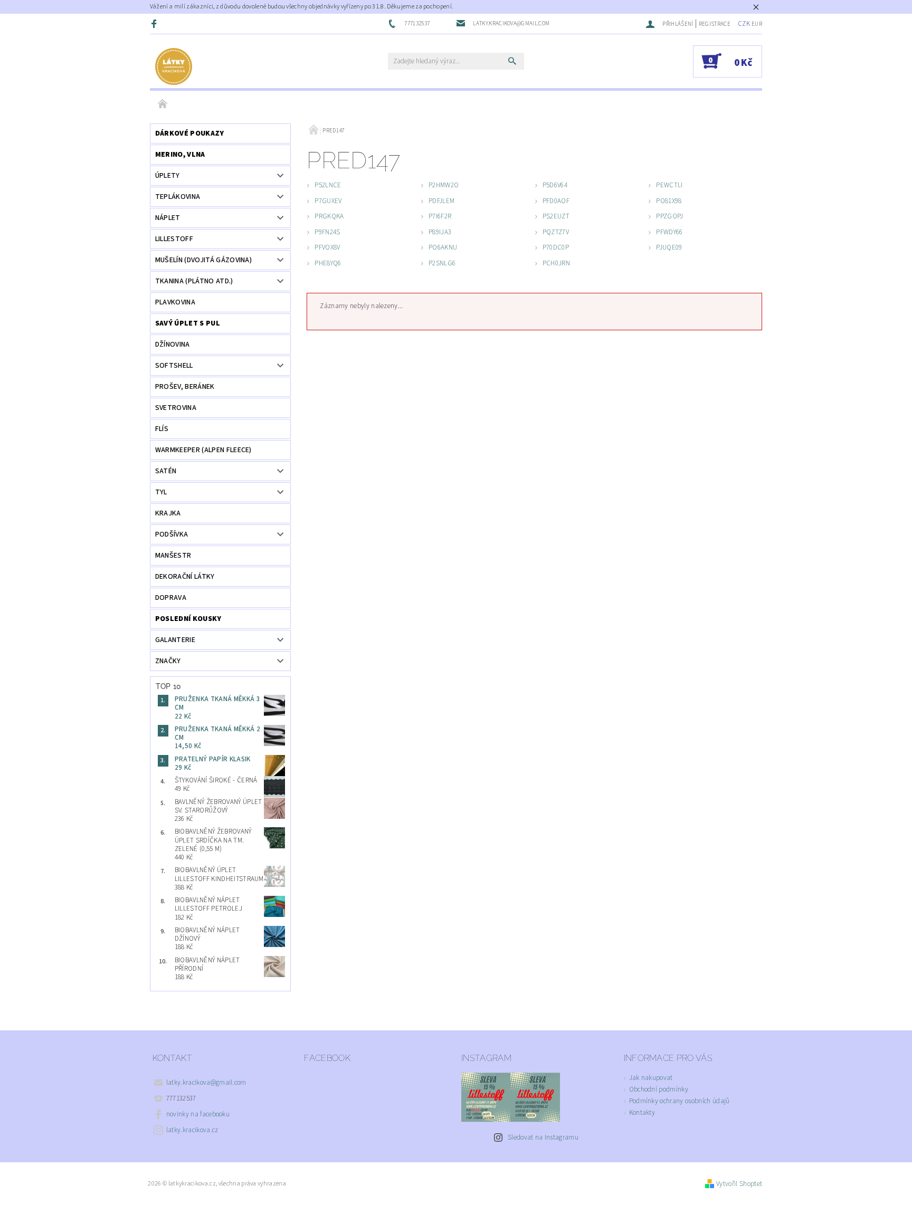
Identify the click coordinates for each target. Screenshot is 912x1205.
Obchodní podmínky (658, 1089)
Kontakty (642, 1112)
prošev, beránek (185, 386)
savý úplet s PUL (187, 323)
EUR (757, 24)
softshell (174, 365)
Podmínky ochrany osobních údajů (679, 1101)
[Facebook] (155, 23)
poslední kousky (188, 619)
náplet (167, 218)
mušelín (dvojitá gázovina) (203, 260)
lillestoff (174, 239)
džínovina (172, 344)
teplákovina (178, 197)
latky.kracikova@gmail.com (206, 1082)
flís (161, 429)
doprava (170, 597)
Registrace (714, 24)
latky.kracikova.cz (192, 1130)
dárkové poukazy (189, 133)
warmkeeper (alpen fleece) (203, 450)
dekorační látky (185, 576)
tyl (161, 492)
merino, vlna (180, 154)
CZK (744, 23)
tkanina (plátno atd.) (194, 281)
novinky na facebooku (198, 1114)
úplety (167, 175)
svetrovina (175, 408)
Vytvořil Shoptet (739, 1184)
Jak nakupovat (651, 1078)
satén (166, 471)
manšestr (173, 555)
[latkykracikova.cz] (173, 66)
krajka (168, 513)
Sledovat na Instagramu (543, 1137)
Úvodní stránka (163, 104)
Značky (168, 661)
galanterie (175, 640)
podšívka (171, 534)
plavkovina (175, 302)
